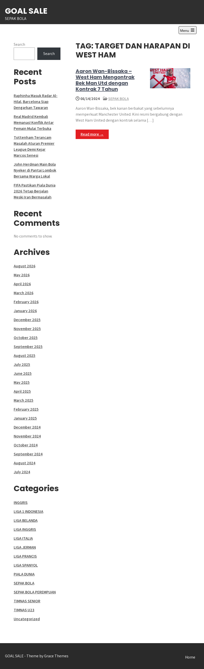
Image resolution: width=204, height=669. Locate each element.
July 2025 (22, 364)
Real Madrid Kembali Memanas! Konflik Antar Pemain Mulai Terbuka (34, 122)
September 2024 (28, 454)
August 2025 (24, 355)
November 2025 (27, 328)
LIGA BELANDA (26, 520)
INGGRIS (21, 502)
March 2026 (23, 292)
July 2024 (22, 472)
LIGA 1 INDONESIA (28, 511)
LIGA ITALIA (23, 538)
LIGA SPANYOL (26, 565)
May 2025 (22, 382)
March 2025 (23, 400)
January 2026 (25, 310)
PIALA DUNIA (24, 574)
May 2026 (22, 275)
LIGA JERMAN (25, 547)
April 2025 (22, 391)
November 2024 (27, 436)
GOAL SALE (26, 10)
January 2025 (25, 418)
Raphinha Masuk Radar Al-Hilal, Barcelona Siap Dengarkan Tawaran (35, 101)
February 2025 (26, 409)
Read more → (92, 134)
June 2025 (23, 373)
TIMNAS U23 (24, 610)
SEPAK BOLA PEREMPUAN (35, 592)
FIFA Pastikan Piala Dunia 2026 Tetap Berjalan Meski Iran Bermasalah (34, 191)
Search (19, 44)
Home (190, 657)
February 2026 (26, 301)
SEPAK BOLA (118, 98)
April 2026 (22, 284)
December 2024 (27, 427)
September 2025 (28, 346)
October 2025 (26, 337)
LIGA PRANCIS (25, 556)
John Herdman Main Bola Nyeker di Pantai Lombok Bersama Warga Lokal (35, 170)
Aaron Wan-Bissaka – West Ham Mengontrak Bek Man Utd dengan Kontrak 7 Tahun (105, 80)
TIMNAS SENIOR (27, 601)
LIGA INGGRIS (25, 529)
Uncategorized (27, 618)
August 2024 (24, 463)
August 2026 (24, 266)
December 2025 (27, 319)
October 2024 (26, 445)
